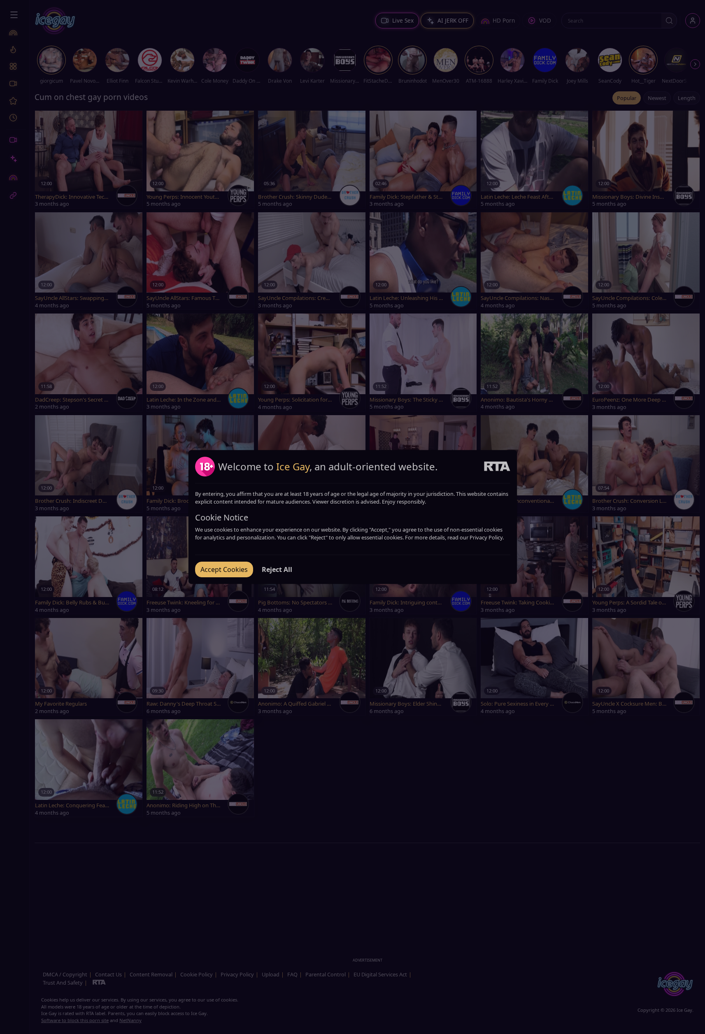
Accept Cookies (224, 569)
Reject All (277, 569)
